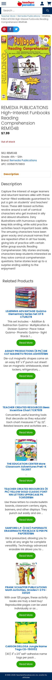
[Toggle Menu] (3, 3)
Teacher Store (8, 16)
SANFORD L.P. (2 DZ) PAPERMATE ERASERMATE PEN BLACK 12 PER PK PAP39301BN (26, 530)
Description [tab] (11, 174)
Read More (26, 342)
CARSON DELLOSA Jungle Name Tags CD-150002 (26, 648)
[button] (45, 40)
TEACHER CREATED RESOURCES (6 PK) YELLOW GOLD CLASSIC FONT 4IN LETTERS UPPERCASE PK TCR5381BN (26, 493)
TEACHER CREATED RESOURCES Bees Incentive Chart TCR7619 (26, 408)
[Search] (47, 10)
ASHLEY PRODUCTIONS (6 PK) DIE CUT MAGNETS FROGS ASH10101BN (26, 352)
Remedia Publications (29, 16)
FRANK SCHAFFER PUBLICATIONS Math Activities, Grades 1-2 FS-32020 (26, 590)
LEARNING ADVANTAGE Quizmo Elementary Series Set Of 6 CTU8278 (26, 314)
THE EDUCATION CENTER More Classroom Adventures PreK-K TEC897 (26, 466)
